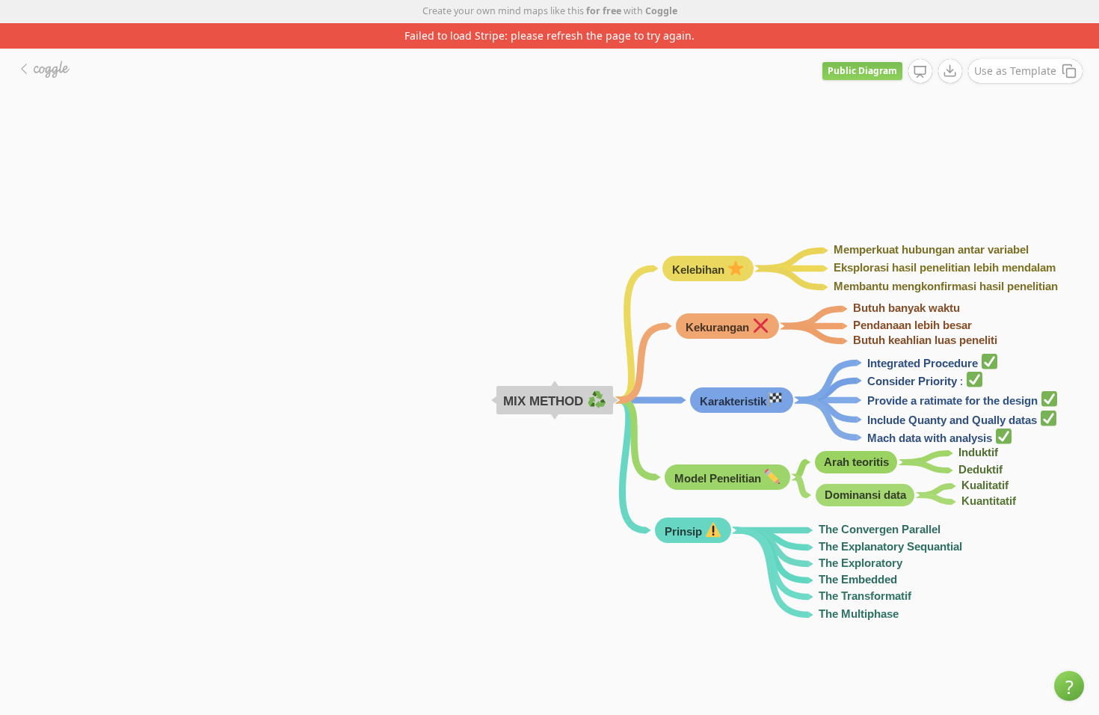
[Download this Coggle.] (950, 71)
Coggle (661, 10)
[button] (1069, 686)
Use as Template (1015, 71)
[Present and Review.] (920, 72)
